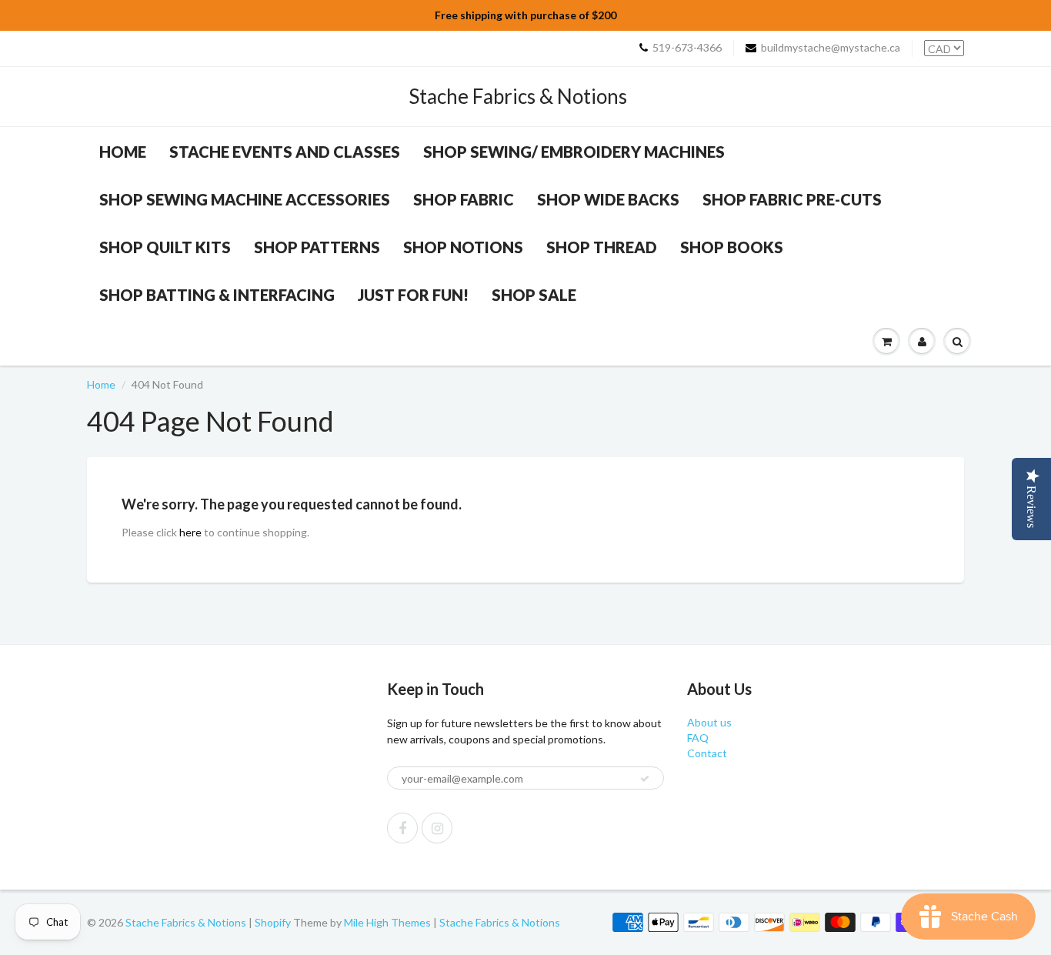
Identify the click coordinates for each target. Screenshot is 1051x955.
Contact (707, 753)
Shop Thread (601, 247)
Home (122, 151)
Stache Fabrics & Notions (518, 96)
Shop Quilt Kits (165, 247)
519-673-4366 (687, 47)
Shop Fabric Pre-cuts (792, 199)
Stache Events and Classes (284, 151)
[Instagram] (437, 828)
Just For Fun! (413, 294)
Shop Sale (534, 294)
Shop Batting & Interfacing (217, 294)
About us (709, 722)
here (190, 532)
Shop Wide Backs (608, 199)
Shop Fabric (463, 199)
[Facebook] (402, 828)
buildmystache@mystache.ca (830, 47)
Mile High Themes (387, 922)
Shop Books (731, 247)
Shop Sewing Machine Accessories (244, 199)
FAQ (698, 737)
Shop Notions (463, 247)
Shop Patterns (317, 247)
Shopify (273, 922)
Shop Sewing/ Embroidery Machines (574, 151)
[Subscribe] (644, 778)
